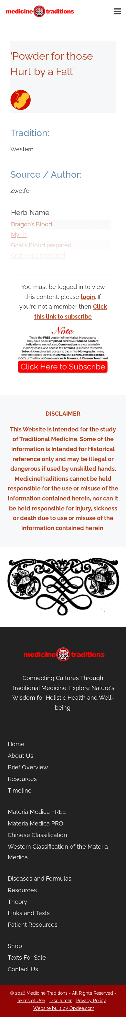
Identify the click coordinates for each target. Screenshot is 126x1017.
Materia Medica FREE (37, 811)
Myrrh (19, 234)
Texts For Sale (27, 957)
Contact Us (23, 969)
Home (16, 744)
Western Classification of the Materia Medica (58, 851)
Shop (15, 946)
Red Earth (24, 266)
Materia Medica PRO (35, 823)
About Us (20, 755)
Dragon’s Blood (31, 224)
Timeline (20, 790)
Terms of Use (31, 1000)
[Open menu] (118, 11)
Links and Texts (29, 913)
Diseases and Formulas (39, 878)
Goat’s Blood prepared (41, 245)
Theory (17, 901)
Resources (22, 778)
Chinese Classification (37, 835)
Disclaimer (60, 1000)
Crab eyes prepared (38, 255)
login (88, 296)
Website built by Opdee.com (63, 1008)
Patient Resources (33, 924)
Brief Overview (28, 767)
